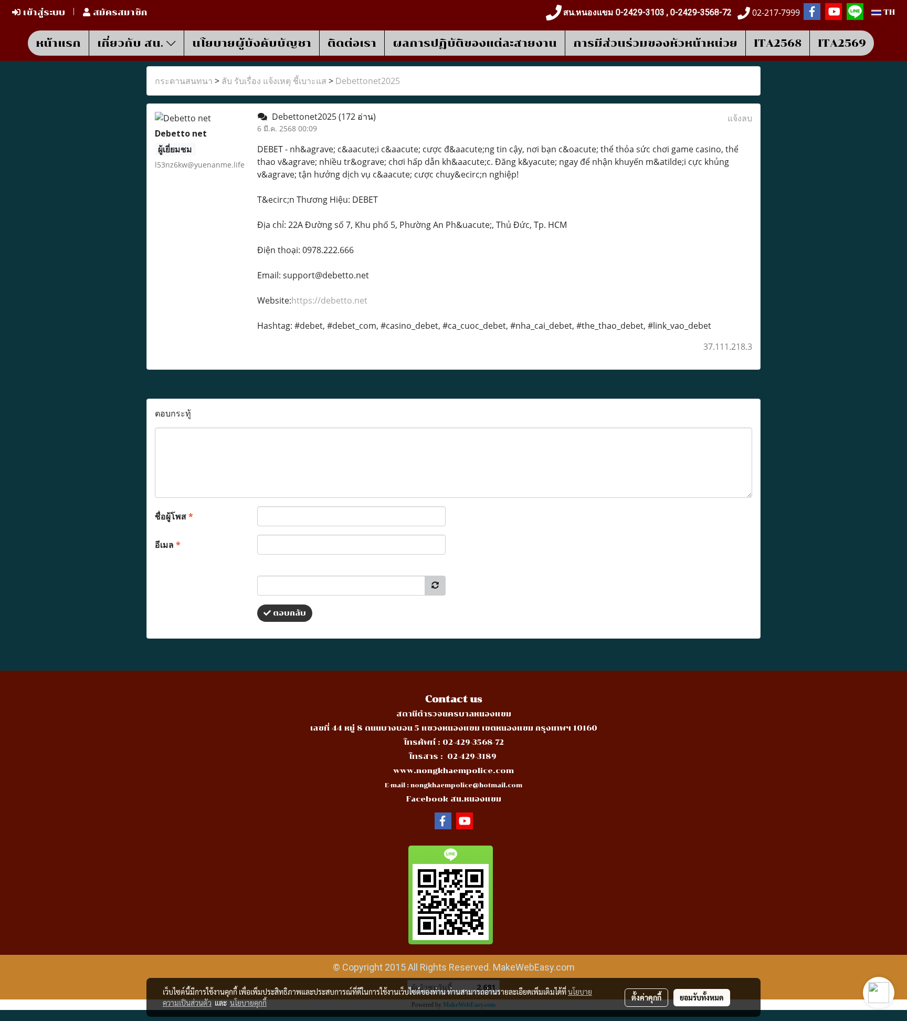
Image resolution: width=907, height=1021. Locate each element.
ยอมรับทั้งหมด (702, 997)
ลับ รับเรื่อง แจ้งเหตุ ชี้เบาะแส (274, 81)
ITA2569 (842, 43)
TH (888, 12)
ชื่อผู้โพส (174, 516)
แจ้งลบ (739, 118)
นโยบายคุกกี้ (248, 1002)
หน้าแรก (58, 43)
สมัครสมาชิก (118, 12)
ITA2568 (777, 43)
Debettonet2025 (367, 81)
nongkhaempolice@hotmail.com (466, 785)
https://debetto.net (329, 300)
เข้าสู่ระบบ (42, 12)
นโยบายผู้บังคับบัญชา (251, 43)
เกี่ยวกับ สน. (131, 43)
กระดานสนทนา (184, 81)
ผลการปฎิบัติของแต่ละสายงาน (475, 43)
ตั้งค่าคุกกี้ (646, 997)
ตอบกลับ (288, 613)
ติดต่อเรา (352, 43)
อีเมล (168, 544)
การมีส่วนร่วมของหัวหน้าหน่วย (655, 43)
